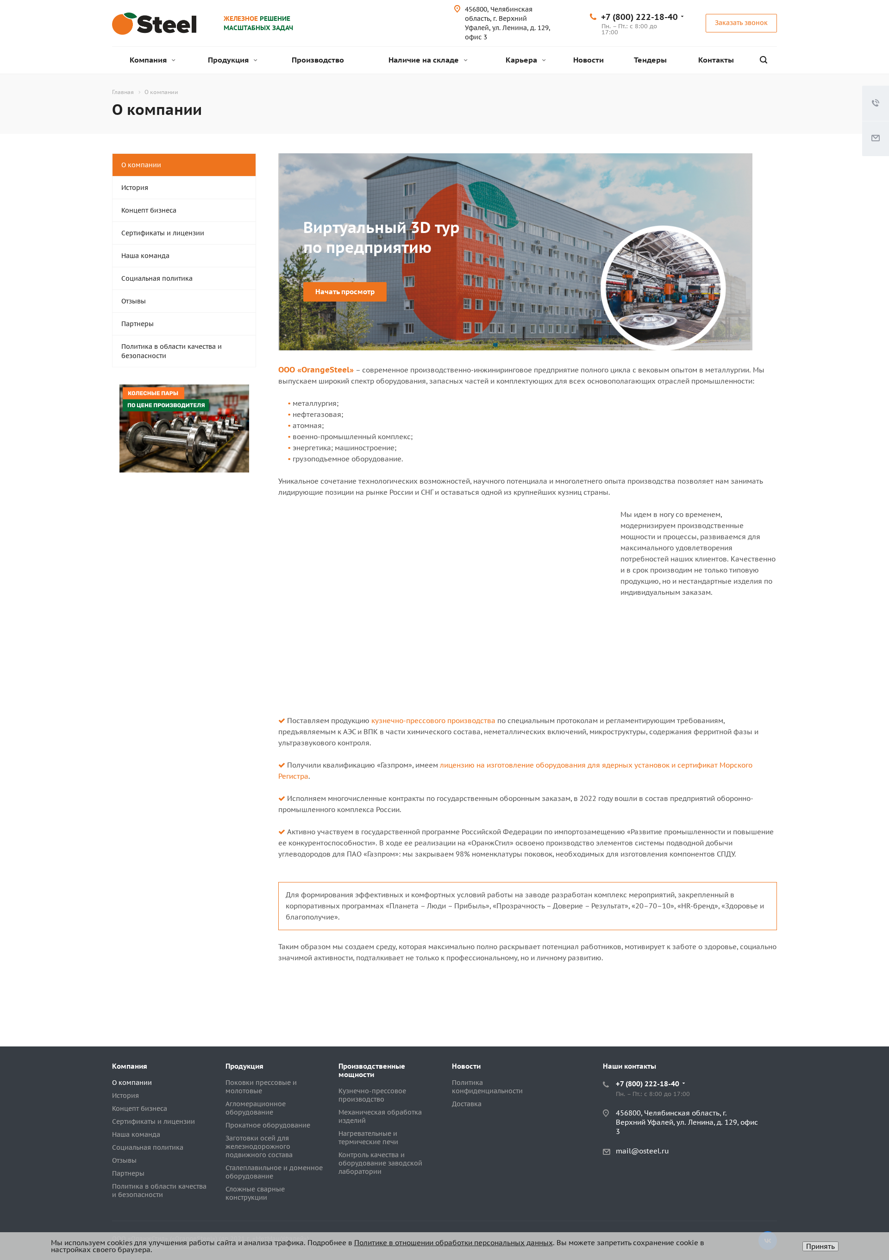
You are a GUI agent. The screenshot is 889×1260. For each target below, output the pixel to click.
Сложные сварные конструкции (255, 1193)
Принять (820, 1246)
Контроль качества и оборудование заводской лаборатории (380, 1163)
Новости (588, 59)
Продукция (229, 59)
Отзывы (133, 301)
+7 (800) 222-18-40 (639, 17)
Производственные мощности (371, 1070)
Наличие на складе (424, 59)
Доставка (467, 1104)
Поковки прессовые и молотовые (261, 1086)
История (134, 187)
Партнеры (137, 324)
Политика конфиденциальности (487, 1086)
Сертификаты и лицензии (162, 233)
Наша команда (145, 256)
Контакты (716, 59)
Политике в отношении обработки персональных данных (453, 1242)
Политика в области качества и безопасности (171, 351)
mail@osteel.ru (642, 1151)
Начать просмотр (345, 291)
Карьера (522, 59)
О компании (141, 165)
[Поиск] (763, 60)
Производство (318, 59)
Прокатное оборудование (267, 1125)
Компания (149, 59)
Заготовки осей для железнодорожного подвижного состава (259, 1146)
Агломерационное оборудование (255, 1108)
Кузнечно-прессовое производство (372, 1095)
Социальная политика (157, 278)
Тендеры (650, 59)
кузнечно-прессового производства (433, 720)
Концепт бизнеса (148, 210)
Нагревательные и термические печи (368, 1137)
